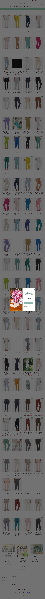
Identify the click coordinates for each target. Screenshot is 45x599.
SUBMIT (28, 303)
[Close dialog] (34, 289)
